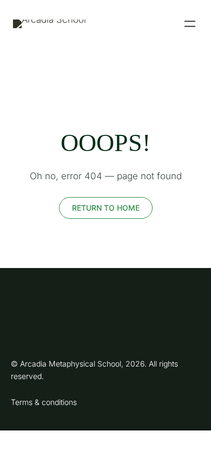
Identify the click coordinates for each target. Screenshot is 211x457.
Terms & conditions (44, 402)
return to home (106, 207)
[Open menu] (190, 24)
